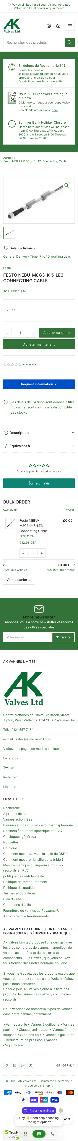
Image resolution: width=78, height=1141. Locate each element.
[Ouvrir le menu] (70, 25)
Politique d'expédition (20, 888)
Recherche (11, 808)
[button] (12, 364)
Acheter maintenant (39, 344)
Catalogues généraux (19, 837)
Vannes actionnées (17, 819)
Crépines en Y (31, 1035)
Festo (7, 267)
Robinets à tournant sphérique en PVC (32, 831)
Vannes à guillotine (45, 1024)
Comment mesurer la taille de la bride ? (33, 859)
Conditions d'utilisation (20, 905)
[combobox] (39, 42)
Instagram (10, 777)
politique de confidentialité (23, 876)
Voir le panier (16, 580)
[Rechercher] (70, 42)
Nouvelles (11, 842)
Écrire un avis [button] (39, 483)
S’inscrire (63, 637)
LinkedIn (9, 787)
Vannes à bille (16, 1024)
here (55, 110)
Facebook (10, 758)
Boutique (10, 848)
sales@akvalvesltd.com (33, 73)
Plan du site (12, 899)
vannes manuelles (51, 947)
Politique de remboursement (25, 882)
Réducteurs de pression (24, 1040)
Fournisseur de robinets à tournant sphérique (38, 825)
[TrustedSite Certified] (16, 1134)
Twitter (8, 768)
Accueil (8, 157)
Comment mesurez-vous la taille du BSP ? (35, 854)
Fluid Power (32, 958)
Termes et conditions (19, 893)
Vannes (68, 1024)
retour (44, 1030)
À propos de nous (16, 814)
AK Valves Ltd (27, 1081)
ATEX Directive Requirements (26, 916)
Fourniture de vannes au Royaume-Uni (32, 910)
